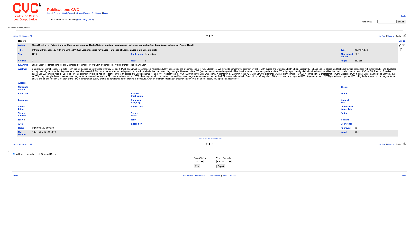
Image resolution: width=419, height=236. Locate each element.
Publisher (23, 93)
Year (20, 54)
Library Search (201, 176)
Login (403, 16)
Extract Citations (229, 176)
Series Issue (134, 114)
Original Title (345, 101)
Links (402, 40)
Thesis (344, 87)
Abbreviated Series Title (347, 107)
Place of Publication (137, 94)
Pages (344, 60)
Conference (346, 124)
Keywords (23, 65)
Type (343, 50)
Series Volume (22, 114)
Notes (21, 128)
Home (49, 13)
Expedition (136, 124)
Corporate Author (23, 88)
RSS (91, 19)
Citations (390, 36)
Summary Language (136, 101)
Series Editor (21, 107)
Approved (346, 128)
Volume (22, 60)
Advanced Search (83, 13)
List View (382, 36)
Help (404, 176)
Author (21, 45)
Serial (344, 132)
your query (82, 19)
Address (22, 83)
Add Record (96, 13)
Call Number (22, 133)
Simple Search (68, 13)
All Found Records (25, 154)
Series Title (137, 106)
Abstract (22, 69)
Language (23, 100)
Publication (137, 54)
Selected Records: (50, 154)
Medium (345, 119)
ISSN (20, 119)
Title (20, 50)
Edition (344, 113)
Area (20, 124)
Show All (57, 13)
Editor (344, 93)
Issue (134, 60)
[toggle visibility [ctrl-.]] (9, 152)
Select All (16, 36)
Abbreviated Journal (347, 55)
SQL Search (188, 176)
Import (105, 13)
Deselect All (27, 36)
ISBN (133, 119)
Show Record (215, 176)
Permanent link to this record (210, 138)
